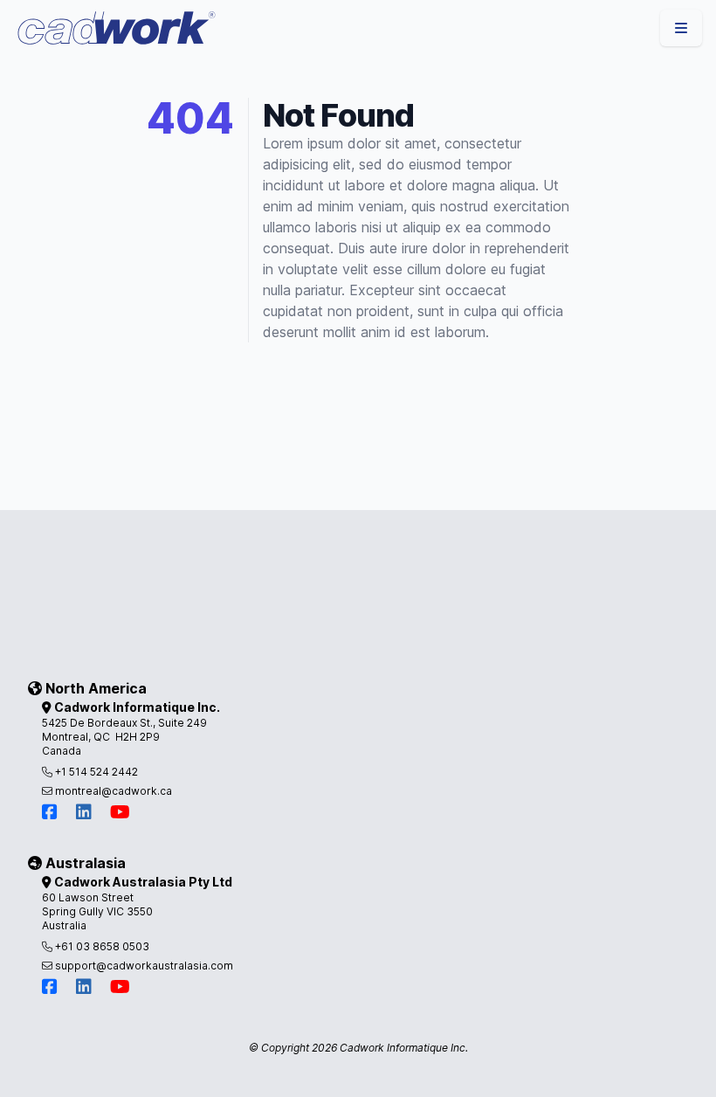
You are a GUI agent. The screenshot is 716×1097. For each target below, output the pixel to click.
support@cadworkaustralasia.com (142, 965)
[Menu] (681, 28)
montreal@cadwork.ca (112, 790)
